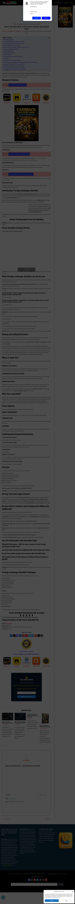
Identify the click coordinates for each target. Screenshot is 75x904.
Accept (51, 900)
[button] (72, 891)
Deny (66, 900)
